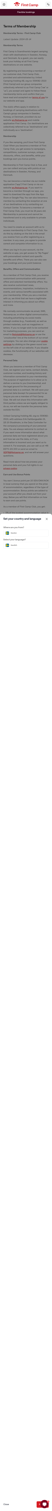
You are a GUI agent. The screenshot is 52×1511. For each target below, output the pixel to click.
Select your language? (14, 540)
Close (6, 1504)
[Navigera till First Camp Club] (4, 4)
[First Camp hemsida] (26, 4)
